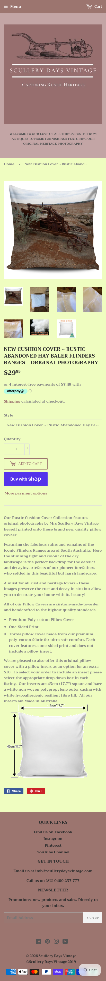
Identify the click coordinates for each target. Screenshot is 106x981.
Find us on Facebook (53, 832)
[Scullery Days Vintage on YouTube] (65, 942)
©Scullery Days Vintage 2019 (51, 962)
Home (9, 164)
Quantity (12, 439)
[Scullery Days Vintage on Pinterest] (47, 942)
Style (8, 415)
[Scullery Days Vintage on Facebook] (38, 942)
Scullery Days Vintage (57, 956)
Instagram (53, 839)
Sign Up (93, 917)
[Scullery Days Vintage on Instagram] (56, 942)
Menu (15, 6)
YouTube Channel (53, 852)
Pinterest (53, 845)
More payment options (26, 493)
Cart (97, 6)
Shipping (12, 401)
